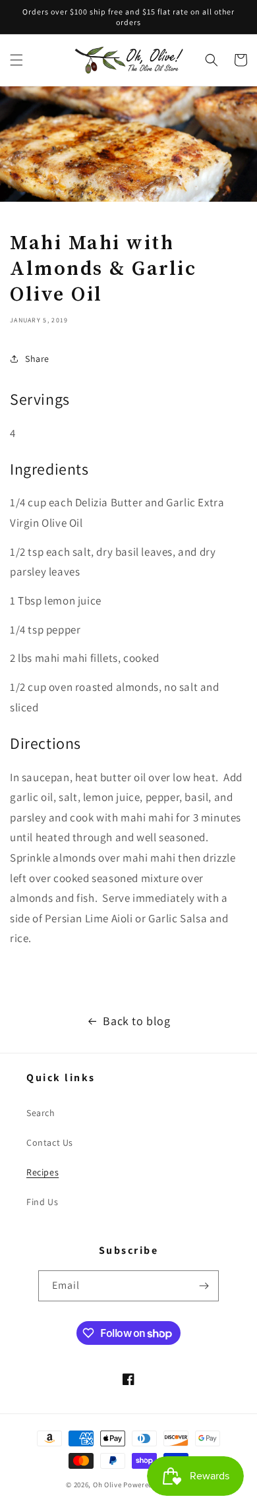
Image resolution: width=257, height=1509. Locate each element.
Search (40, 1113)
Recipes (42, 1172)
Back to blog (136, 1020)
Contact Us (49, 1142)
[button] (16, 59)
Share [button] (37, 359)
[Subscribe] (203, 1285)
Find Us (42, 1202)
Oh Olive (107, 1484)
